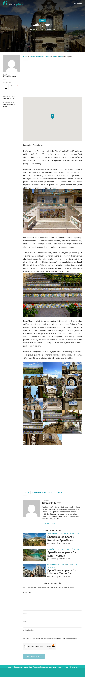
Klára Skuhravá (9, 76)
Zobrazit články (50, 523)
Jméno (26, 613)
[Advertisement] (52, 78)
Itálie (42, 20)
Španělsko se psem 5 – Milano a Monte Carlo (61, 572)
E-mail (25, 622)
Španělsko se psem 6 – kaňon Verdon (61, 554)
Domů (25, 57)
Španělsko (75, 534)
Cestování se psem (53, 534)
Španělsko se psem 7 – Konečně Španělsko (61, 538)
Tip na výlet (59, 492)
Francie (63, 534)
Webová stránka (28, 630)
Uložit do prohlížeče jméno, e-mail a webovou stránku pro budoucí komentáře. (52, 639)
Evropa (55, 57)
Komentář (27, 592)
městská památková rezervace (42, 492)
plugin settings (72, 667)
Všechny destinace (36, 57)
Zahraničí (47, 57)
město (26, 492)
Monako (75, 564)
